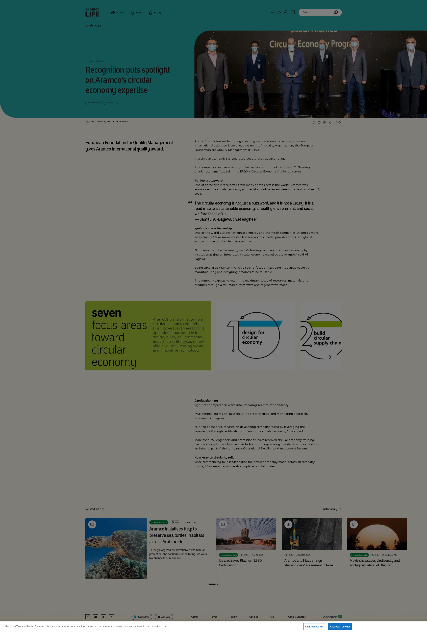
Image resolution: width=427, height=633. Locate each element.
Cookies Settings (314, 626)
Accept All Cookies (340, 626)
